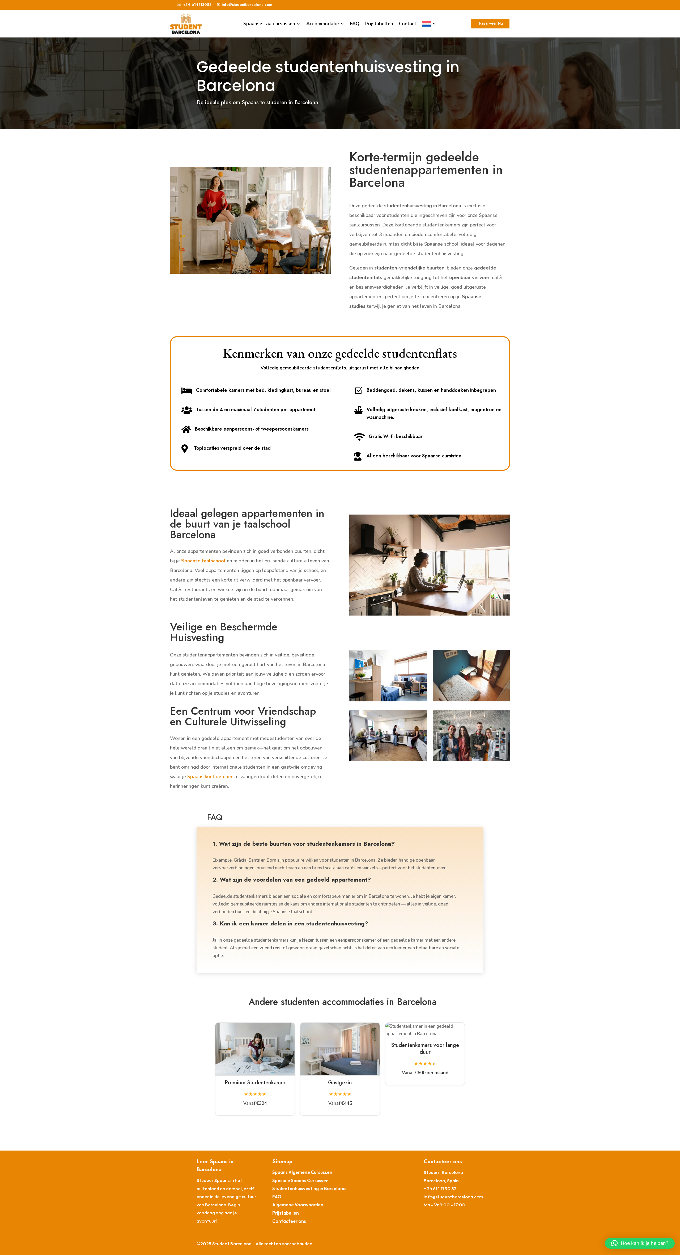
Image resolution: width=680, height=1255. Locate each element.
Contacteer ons (289, 1221)
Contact (407, 23)
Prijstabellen (379, 23)
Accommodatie (322, 23)
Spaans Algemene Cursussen (302, 1172)
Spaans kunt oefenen (210, 776)
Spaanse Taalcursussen (269, 23)
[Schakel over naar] (429, 23)
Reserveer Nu (491, 23)
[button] (640, 1243)
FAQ (354, 23)
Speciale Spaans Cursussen (300, 1180)
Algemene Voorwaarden (297, 1204)
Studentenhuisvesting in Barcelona (309, 1188)
